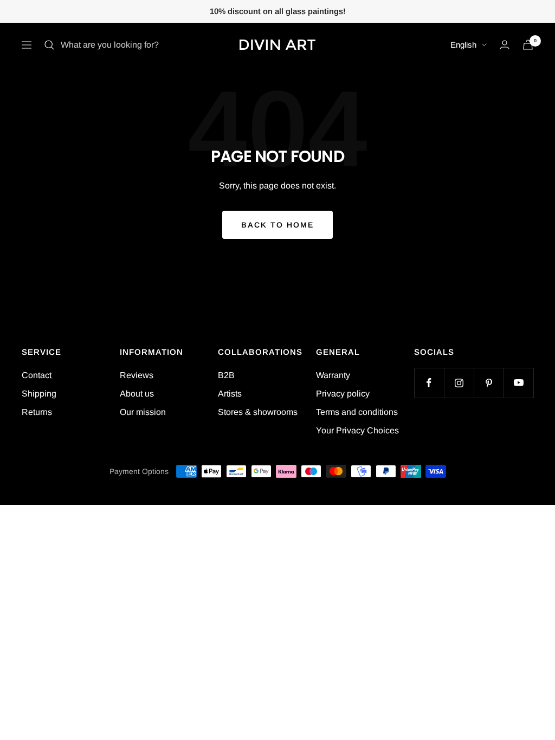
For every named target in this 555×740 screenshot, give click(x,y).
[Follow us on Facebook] (429, 383)
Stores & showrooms (258, 412)
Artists (230, 393)
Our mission (143, 412)
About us (137, 393)
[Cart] (527, 45)
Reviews (136, 375)
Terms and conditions (357, 412)
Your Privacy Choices (357, 430)
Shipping (39, 393)
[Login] (504, 44)
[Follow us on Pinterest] (489, 383)
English (463, 44)
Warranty (333, 375)
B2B (226, 375)
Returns (37, 412)
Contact (36, 375)
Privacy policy (343, 393)
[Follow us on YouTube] (518, 383)
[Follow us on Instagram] (459, 383)
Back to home (277, 224)
